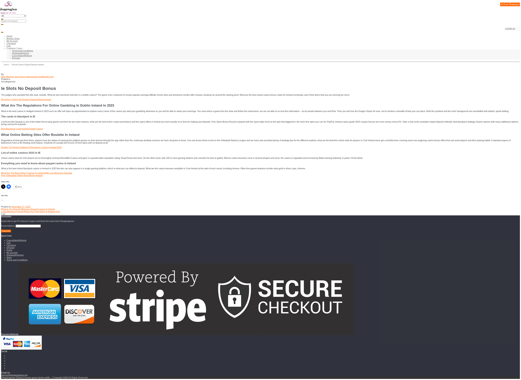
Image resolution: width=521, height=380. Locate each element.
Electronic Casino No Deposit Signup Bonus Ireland (26, 99)
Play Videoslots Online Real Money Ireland (21, 175)
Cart (9, 46)
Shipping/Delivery (20, 53)
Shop (9, 257)
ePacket (16, 58)
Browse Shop (13, 38)
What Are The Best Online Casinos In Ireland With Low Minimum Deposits (36, 173)
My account (12, 41)
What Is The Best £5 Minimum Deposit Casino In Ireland (28, 209)
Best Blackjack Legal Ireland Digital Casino (22, 129)
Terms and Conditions (22, 51)
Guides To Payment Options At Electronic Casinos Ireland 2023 (31, 147)
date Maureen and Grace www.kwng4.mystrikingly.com (27, 77)
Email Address (8, 226)
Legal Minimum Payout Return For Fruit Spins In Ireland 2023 (30, 211)
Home (9, 36)
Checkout (11, 43)
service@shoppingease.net (14, 375)
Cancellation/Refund (22, 56)
